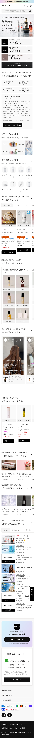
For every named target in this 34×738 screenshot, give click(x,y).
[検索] (30, 11)
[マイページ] (27, 6)
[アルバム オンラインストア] (17, 42)
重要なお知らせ (17, 530)
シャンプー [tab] (18, 205)
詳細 (27, 1)
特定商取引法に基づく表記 (9, 728)
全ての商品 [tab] (7, 205)
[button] (32, 594)
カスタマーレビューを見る (13, 125)
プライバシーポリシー (15, 724)
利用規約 (4, 724)
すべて (6, 530)
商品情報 (28, 530)
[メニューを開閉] (3, 6)
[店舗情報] (24, 6)
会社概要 (22, 728)
